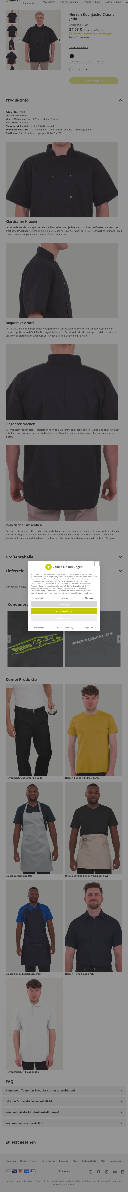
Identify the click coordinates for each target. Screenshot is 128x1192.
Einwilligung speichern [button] (64, 618)
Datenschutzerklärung (64, 627)
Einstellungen (39, 627)
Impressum (89, 627)
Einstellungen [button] (47, 593)
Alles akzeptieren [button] (64, 611)
